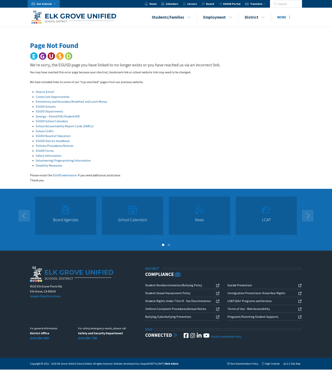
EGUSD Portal (231, 4)
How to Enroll (45, 92)
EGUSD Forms (45, 151)
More (281, 17)
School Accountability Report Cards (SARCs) (64, 126)
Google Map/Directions (45, 296)
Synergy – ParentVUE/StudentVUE (58, 116)
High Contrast (272, 363)
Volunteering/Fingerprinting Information (63, 160)
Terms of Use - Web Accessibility (248, 309)
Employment (214, 17)
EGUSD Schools (46, 106)
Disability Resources (49, 165)
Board (210, 4)
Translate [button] (256, 4)
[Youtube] (206, 336)
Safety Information (48, 156)
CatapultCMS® (147, 363)
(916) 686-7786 (87, 338)
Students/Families (168, 17)
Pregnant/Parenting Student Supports (252, 317)
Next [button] (308, 215)
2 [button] (169, 245)
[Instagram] (193, 336)
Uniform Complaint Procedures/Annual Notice (175, 309)
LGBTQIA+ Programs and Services (249, 301)
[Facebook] (186, 336)
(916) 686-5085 (39, 338)
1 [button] (163, 245)
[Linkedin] (199, 336)
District (251, 17)
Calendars (172, 4)
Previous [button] (24, 215)
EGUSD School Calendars (52, 121)
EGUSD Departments (49, 111)
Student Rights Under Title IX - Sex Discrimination (178, 301)
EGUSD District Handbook (53, 141)
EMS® (160, 363)
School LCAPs (45, 131)
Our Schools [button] (44, 4)
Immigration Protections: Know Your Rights (256, 293)
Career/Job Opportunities (53, 97)
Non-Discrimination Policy (242, 364)
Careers (192, 4)
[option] (65, 217)
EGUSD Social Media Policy (226, 336)
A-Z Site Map (291, 364)
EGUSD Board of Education (53, 136)
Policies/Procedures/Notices (54, 146)
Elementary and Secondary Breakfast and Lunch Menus (71, 101)
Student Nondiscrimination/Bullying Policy (173, 285)
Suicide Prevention (239, 285)
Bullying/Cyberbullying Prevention (168, 317)
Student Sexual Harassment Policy (167, 293)
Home (153, 4)
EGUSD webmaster (65, 175)
